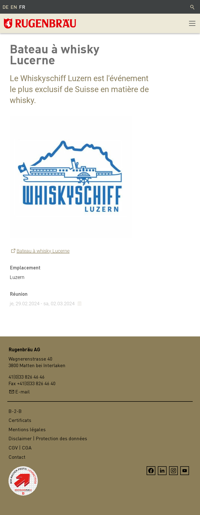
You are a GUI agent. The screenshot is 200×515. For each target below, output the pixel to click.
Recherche (192, 6)
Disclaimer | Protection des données (48, 438)
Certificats (20, 420)
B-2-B (15, 411)
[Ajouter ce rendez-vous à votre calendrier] (80, 303)
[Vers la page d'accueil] (28, 23)
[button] (192, 23)
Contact (17, 457)
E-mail (22, 392)
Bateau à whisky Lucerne (43, 251)
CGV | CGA (20, 448)
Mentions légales (27, 429)
